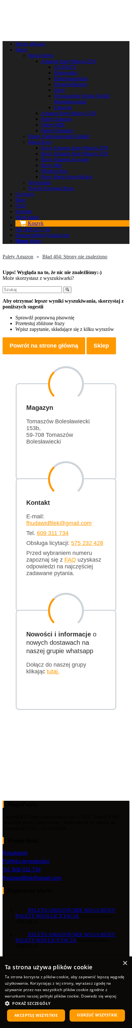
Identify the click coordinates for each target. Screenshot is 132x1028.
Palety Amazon (18, 256)
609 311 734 (53, 533)
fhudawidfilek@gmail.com (59, 523)
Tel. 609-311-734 (22, 869)
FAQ (70, 560)
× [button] (124, 963)
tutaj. (53, 671)
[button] (66, 1003)
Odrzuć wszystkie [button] (97, 1015)
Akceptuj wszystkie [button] (36, 1015)
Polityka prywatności (26, 861)
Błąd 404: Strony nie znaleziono (74, 256)
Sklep (101, 345)
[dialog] (66, 992)
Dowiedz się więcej (98, 996)
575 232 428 (87, 543)
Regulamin (15, 853)
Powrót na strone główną (44, 345)
